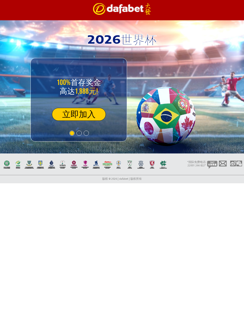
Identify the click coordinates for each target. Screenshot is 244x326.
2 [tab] (78, 133)
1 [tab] (71, 133)
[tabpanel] (79, 99)
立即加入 (79, 114)
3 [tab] (86, 133)
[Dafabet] (122, 14)
